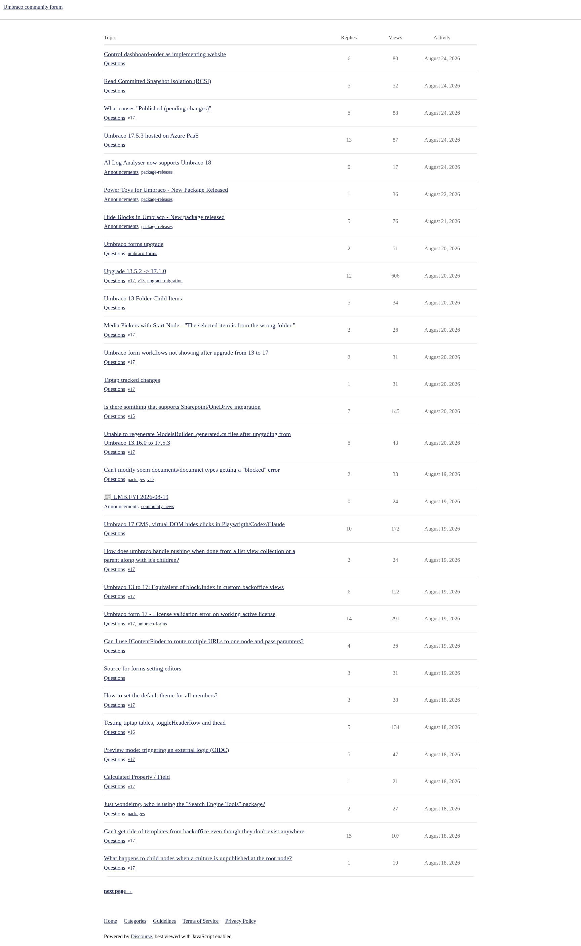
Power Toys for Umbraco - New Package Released (166, 189)
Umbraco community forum (33, 7)
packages (136, 479)
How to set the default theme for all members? (161, 695)
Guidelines (164, 921)
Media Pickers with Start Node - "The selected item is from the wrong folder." (199, 325)
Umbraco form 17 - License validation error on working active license (189, 614)
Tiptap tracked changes (132, 379)
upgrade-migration (165, 280)
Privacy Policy (240, 921)
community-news (157, 506)
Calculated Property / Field (137, 776)
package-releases (156, 172)
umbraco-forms (142, 253)
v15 (131, 416)
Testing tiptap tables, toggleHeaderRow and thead (165, 722)
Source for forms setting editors (142, 668)
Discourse (141, 936)
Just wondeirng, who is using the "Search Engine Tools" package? (184, 804)
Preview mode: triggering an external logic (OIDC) (166, 750)
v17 (131, 117)
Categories (135, 921)
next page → (118, 891)
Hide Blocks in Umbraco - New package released (164, 217)
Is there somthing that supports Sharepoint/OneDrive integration (182, 406)
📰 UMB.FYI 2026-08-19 (136, 497)
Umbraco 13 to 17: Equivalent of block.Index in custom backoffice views (194, 587)
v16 (131, 732)
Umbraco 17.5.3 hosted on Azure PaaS (151, 135)
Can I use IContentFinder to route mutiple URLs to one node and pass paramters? (204, 641)
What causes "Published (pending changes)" (157, 108)
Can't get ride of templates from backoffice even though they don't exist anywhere (204, 831)
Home (110, 921)
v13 (141, 280)
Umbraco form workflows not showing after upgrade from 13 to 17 (186, 352)
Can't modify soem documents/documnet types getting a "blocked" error (192, 469)
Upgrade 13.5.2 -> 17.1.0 (135, 271)
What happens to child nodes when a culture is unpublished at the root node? (198, 858)
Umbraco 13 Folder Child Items (143, 298)
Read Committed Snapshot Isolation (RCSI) (157, 81)
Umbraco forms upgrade (133, 244)
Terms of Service (201, 921)
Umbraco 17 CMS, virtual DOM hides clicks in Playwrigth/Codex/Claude (194, 524)
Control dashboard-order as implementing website (165, 54)
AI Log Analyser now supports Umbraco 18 (157, 162)
